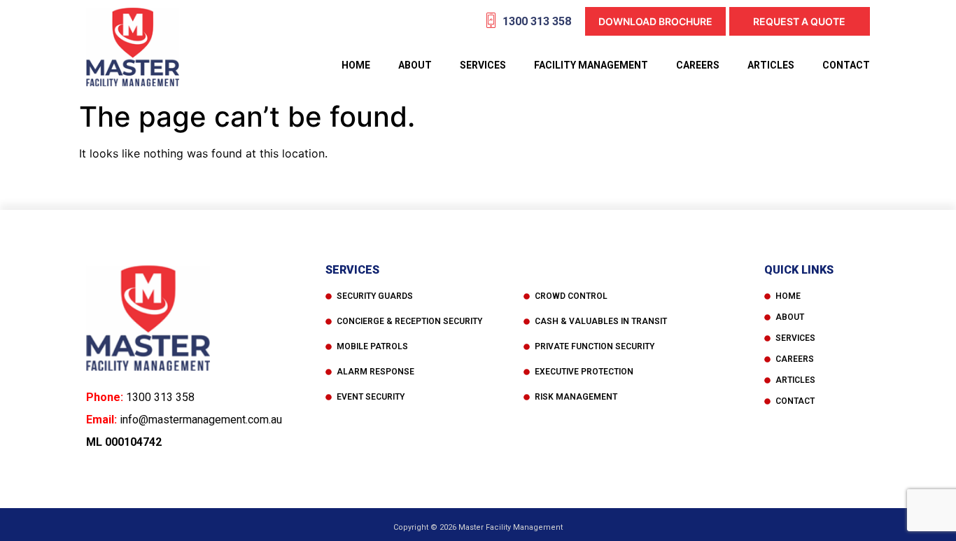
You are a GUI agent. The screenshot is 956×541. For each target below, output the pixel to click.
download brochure (655, 21)
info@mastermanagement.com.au (201, 419)
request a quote (799, 21)
